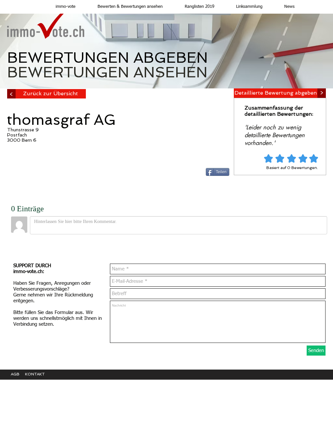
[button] (123, 7)
